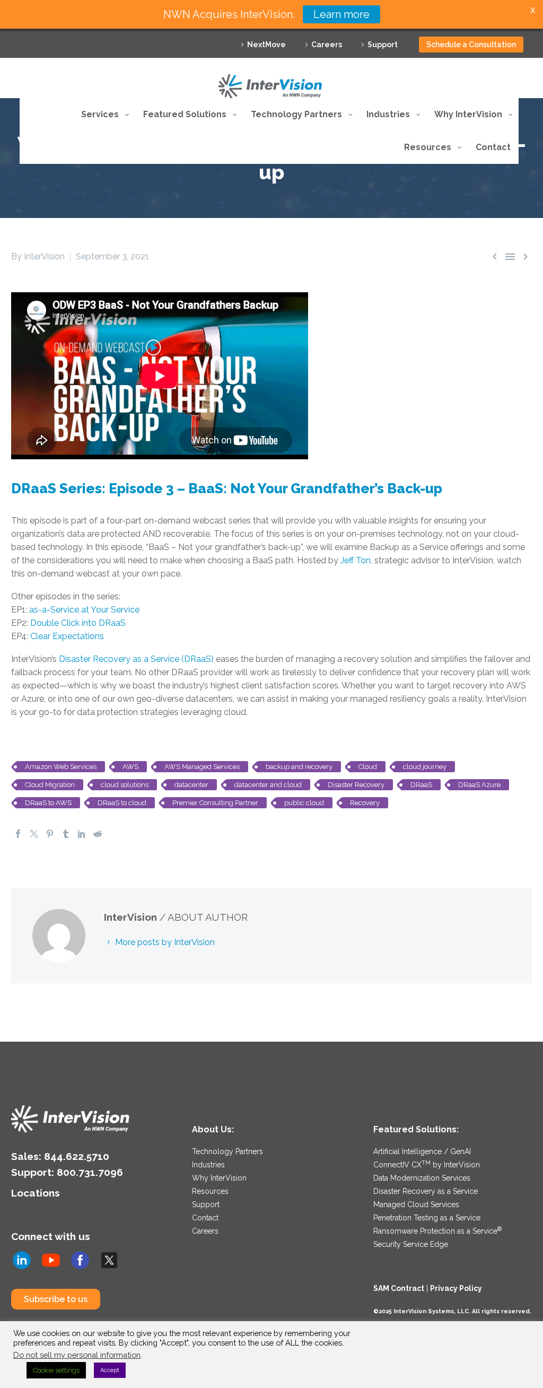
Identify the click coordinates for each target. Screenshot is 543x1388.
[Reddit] (97, 834)
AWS (130, 767)
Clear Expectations (67, 636)
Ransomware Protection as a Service (437, 1231)
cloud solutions (124, 785)
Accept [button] (109, 1370)
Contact (205, 1218)
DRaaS (421, 785)
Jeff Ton (355, 560)
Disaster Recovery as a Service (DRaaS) (136, 659)
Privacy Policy (456, 1288)
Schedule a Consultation (471, 44)
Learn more (341, 14)
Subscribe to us (55, 1299)
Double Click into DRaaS (78, 623)
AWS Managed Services (202, 767)
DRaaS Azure (479, 785)
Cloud (367, 767)
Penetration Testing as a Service (426, 1218)
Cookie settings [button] (56, 1370)
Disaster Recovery (356, 785)
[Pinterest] (50, 834)
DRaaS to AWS (48, 803)
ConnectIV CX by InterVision (426, 1164)
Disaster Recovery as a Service (425, 1191)
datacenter (191, 785)
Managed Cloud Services (416, 1204)
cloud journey (424, 767)
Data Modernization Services (421, 1178)
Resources (210, 1191)
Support (382, 44)
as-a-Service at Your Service (84, 610)
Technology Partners (227, 1151)
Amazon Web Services (61, 767)
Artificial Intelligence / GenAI (422, 1151)
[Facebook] (18, 834)
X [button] (532, 10)
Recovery (365, 803)
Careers (326, 44)
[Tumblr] (66, 834)
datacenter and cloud (268, 785)
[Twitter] (34, 834)
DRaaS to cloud (122, 803)
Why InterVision (219, 1178)
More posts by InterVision (165, 942)
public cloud (304, 803)
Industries (208, 1164)
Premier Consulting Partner (215, 803)
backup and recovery (299, 767)
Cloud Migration (50, 785)
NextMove (266, 44)
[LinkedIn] (81, 834)
